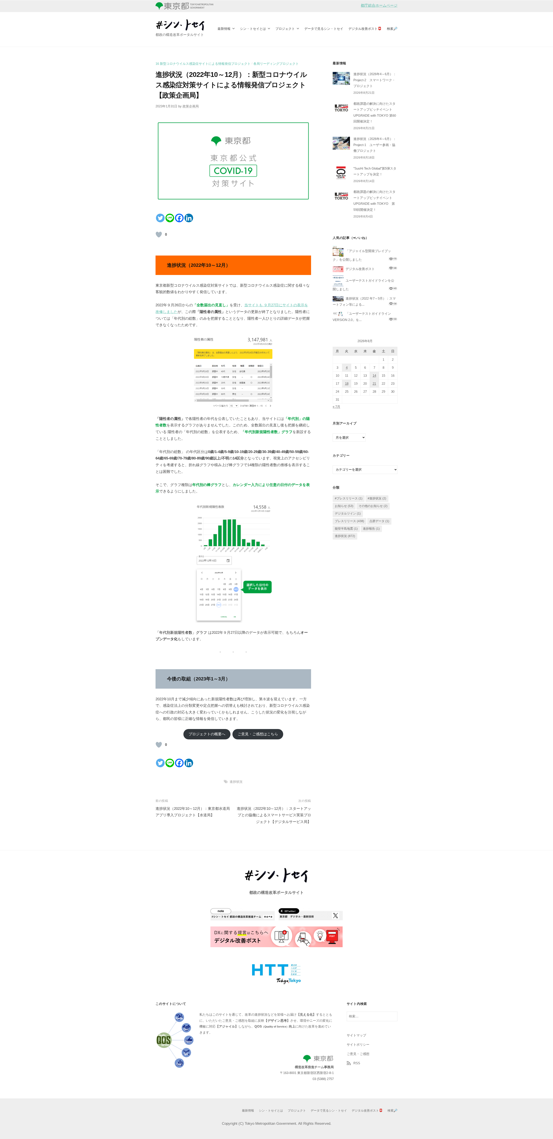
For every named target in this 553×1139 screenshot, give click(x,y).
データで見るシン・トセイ (323, 28)
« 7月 (336, 407)
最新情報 (224, 28)
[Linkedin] (188, 218)
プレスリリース (349, 521)
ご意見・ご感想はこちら (258, 734)
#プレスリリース (348, 498)
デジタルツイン (348, 513)
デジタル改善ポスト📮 (365, 28)
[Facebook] (179, 218)
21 (374, 384)
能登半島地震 (346, 528)
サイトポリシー (358, 1044)
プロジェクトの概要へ (207, 734)
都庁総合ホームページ (379, 5)
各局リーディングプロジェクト (276, 63)
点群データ (379, 521)
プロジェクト (285, 28)
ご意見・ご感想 (358, 1054)
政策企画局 (191, 106)
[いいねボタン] (159, 234)
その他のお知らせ (373, 506)
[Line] (169, 218)
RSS (356, 1063)
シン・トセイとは (253, 28)
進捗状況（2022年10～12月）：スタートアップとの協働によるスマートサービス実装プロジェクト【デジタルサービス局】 (274, 815)
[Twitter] (160, 218)
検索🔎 (392, 28)
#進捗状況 (377, 498)
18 (346, 384)
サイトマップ (356, 1035)
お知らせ (344, 506)
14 (374, 376)
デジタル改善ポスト (360, 269)
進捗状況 (236, 781)
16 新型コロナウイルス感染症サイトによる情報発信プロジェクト (203, 63)
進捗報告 (371, 528)
